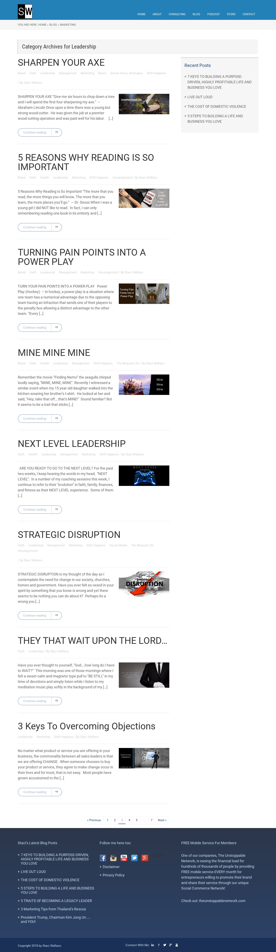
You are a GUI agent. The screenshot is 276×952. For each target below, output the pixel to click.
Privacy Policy (114, 875)
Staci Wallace (33, 83)
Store (231, 14)
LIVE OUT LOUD (200, 97)
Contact (249, 14)
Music (102, 73)
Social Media (119, 545)
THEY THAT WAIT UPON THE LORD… (92, 640)
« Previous (94, 820)
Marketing (68, 24)
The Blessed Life (128, 363)
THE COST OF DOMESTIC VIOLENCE (217, 106)
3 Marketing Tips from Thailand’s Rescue (53, 909)
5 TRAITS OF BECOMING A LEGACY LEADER (56, 901)
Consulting (177, 14)
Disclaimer (111, 867)
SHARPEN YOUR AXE (61, 62)
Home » (43, 24)
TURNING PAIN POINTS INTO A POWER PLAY (82, 257)
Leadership (48, 73)
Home (141, 14)
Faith (33, 73)
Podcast (213, 14)
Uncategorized (122, 177)
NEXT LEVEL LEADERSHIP (72, 443)
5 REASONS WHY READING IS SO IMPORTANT (86, 162)
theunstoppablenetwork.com (222, 901)
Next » (162, 820)
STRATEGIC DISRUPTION (69, 534)
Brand (22, 73)
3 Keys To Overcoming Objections (87, 726)
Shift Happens (156, 73)
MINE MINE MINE (54, 352)
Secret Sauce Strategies (127, 73)
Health (45, 177)
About (157, 14)
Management (68, 73)
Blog (196, 14)
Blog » (54, 24)
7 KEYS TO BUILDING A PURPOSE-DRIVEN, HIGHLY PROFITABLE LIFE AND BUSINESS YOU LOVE (220, 82)
